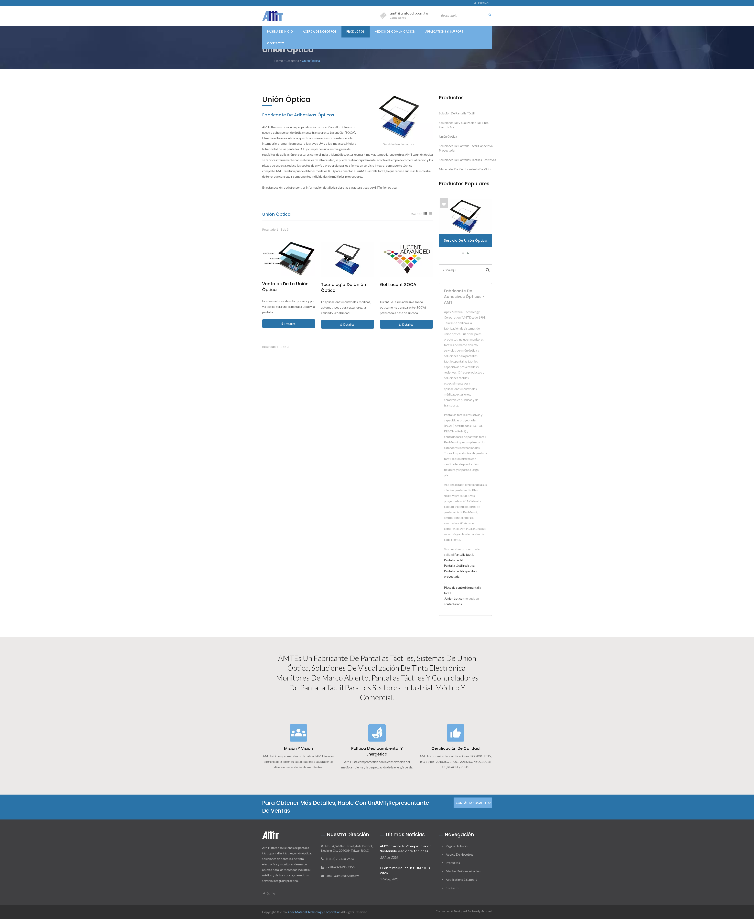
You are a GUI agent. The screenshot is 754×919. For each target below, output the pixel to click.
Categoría (292, 60)
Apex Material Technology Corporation (313, 912)
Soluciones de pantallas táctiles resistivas (467, 160)
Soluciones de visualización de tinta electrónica (464, 125)
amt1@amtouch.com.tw (409, 13)
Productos (355, 31)
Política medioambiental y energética (377, 751)
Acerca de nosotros (319, 31)
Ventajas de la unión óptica (285, 287)
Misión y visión (298, 748)
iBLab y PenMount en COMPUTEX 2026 (405, 870)
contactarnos (453, 604)
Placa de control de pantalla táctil (462, 590)
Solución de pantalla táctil (457, 113)
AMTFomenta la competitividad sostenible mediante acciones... (406, 848)
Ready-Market (482, 911)
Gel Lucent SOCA (398, 285)
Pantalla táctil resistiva (459, 565)
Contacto (275, 43)
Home (278, 60)
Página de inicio (280, 31)
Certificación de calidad (455, 748)
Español (484, 3)
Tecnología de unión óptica (343, 287)
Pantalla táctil (463, 554)
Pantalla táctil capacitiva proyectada (460, 573)
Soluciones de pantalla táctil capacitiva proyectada (466, 148)
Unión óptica (311, 60)
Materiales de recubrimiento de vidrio (465, 169)
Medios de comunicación (395, 31)
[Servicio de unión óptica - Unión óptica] (399, 118)
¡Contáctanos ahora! (473, 803)
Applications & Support (444, 31)
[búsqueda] (489, 14)
